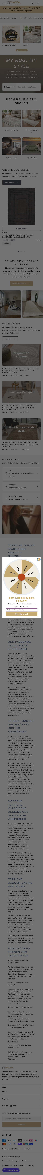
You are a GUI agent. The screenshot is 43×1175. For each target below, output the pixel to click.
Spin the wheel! (21, 614)
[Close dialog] (38, 559)
